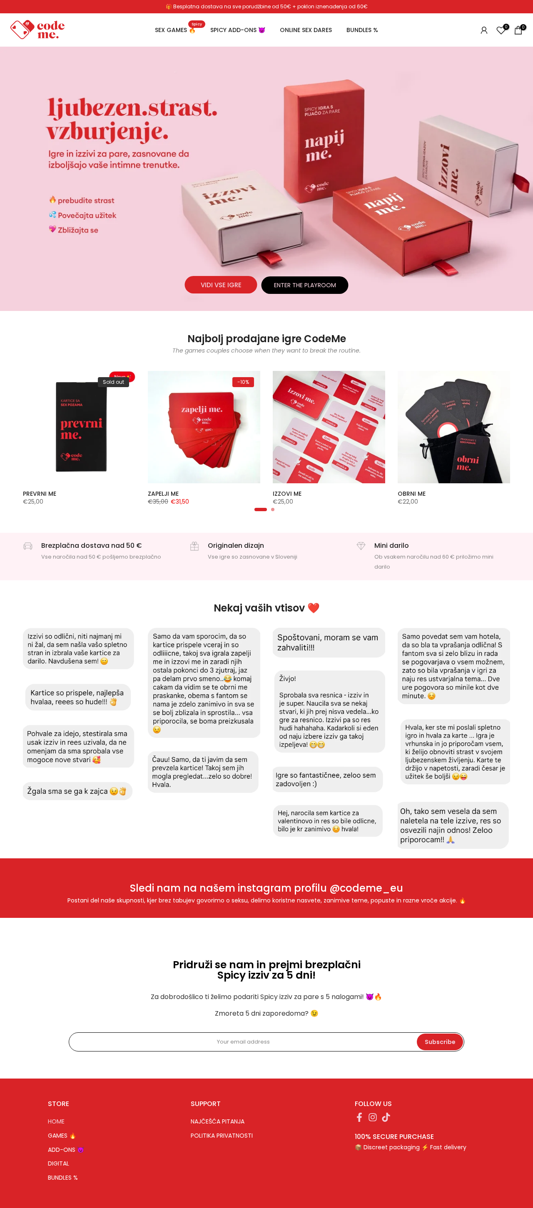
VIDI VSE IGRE (221, 285)
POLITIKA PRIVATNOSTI (222, 1136)
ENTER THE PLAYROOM (305, 285)
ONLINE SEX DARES (306, 30)
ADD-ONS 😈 (66, 1150)
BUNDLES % (362, 30)
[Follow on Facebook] (359, 1120)
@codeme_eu (366, 888)
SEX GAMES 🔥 (178, 29)
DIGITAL (58, 1164)
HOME (56, 1122)
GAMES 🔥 (62, 1136)
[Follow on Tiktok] (386, 1120)
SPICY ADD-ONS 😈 (237, 30)
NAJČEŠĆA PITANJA (217, 1122)
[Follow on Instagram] (372, 1120)
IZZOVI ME (287, 494)
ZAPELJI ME (163, 494)
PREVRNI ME (39, 494)
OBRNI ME (412, 494)
